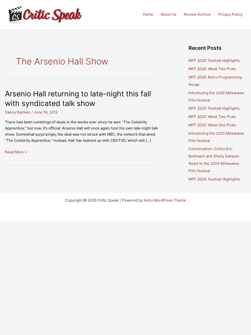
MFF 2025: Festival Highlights (214, 108)
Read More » (16, 152)
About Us (168, 14)
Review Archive (197, 14)
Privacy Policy (230, 14)
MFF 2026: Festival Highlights (214, 60)
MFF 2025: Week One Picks (212, 125)
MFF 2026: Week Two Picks (212, 68)
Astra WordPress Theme (165, 200)
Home (148, 14)
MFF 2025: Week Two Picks (212, 116)
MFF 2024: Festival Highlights (214, 179)
